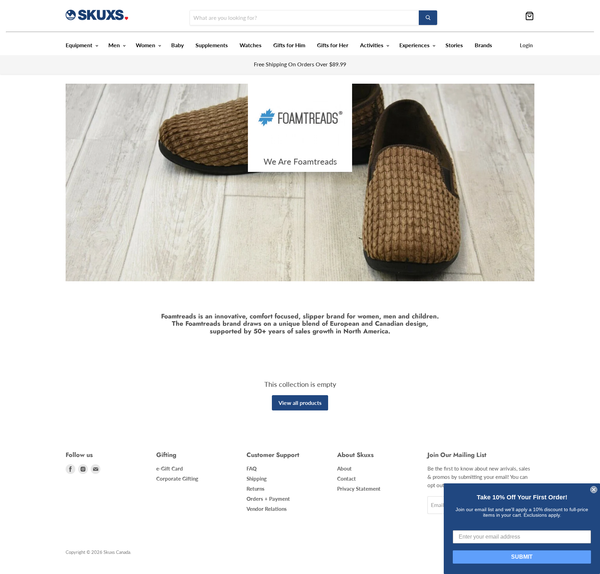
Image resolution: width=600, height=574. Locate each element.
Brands (483, 45)
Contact (346, 478)
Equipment (80, 45)
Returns (256, 488)
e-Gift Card (169, 468)
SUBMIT (522, 557)
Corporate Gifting (177, 478)
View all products (300, 402)
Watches (250, 45)
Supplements (211, 45)
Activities (372, 45)
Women (146, 45)
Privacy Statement (359, 488)
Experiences (415, 45)
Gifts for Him (289, 45)
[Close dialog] (593, 489)
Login (526, 45)
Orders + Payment (268, 499)
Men (114, 45)
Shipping (257, 478)
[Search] (428, 17)
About (344, 468)
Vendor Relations (267, 509)
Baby (177, 45)
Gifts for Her (332, 45)
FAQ (252, 468)
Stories (454, 45)
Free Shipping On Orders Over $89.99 (300, 64)
